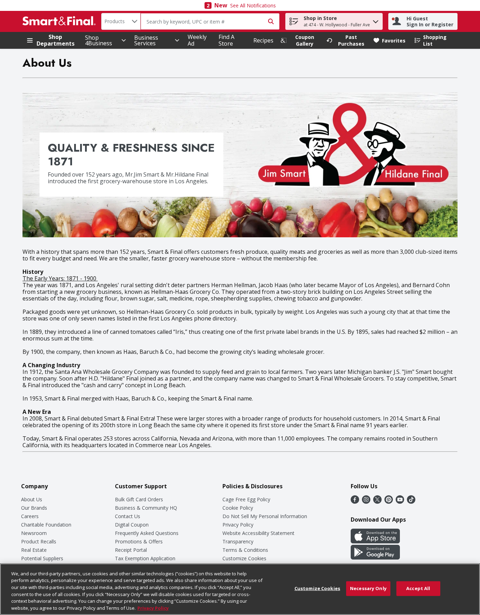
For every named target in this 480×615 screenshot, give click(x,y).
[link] (300, 40)
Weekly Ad (197, 40)
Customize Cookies (244, 558)
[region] (240, 589)
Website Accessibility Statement (258, 533)
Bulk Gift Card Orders (139, 499)
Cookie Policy (237, 507)
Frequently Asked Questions (147, 533)
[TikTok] (411, 501)
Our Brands (34, 507)
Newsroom (34, 533)
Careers (30, 516)
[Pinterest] (388, 501)
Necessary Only (368, 588)
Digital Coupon (132, 524)
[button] (375, 20)
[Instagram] (366, 501)
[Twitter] (377, 501)
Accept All (418, 588)
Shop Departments (55, 40)
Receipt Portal (131, 550)
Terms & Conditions (245, 550)
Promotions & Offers (139, 541)
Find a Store (226, 40)
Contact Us (127, 516)
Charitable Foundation (46, 524)
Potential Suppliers (42, 558)
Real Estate (34, 550)
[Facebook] (355, 501)
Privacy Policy (237, 524)
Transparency (237, 541)
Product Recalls (38, 541)
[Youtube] (400, 501)
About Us (31, 499)
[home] (60, 21)
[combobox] (121, 21)
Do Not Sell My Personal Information (264, 516)
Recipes (263, 40)
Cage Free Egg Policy (246, 499)
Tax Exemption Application (145, 558)
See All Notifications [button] (253, 5)
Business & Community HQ (146, 507)
